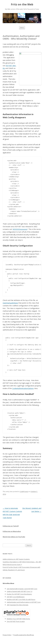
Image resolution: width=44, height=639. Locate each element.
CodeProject (24, 491)
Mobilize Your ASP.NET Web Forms (18, 619)
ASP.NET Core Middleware (15, 597)
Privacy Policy (7, 635)
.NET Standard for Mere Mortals (17, 605)
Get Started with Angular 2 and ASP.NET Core (22, 589)
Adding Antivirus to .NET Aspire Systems (16, 559)
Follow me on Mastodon (12, 531)
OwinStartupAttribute (10, 303)
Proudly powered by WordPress (23, 635)
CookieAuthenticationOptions (23, 388)
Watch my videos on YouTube (14, 537)
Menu (22, 27)
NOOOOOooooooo (20, 229)
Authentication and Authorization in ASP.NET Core (24, 602)
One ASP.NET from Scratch (16, 621)
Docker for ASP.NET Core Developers (19, 594)
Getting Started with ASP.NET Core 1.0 (19, 591)
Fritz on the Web (22, 4)
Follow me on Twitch (10, 526)
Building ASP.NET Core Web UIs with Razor (21, 599)
